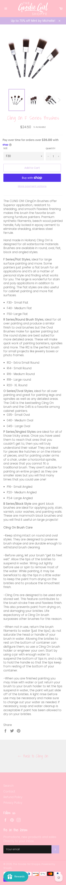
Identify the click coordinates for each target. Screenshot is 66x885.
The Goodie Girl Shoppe (26, 864)
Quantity (50, 148)
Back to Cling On (34, 756)
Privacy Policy (12, 803)
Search (8, 786)
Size (5, 148)
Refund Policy (12, 797)
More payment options (32, 186)
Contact (9, 791)
